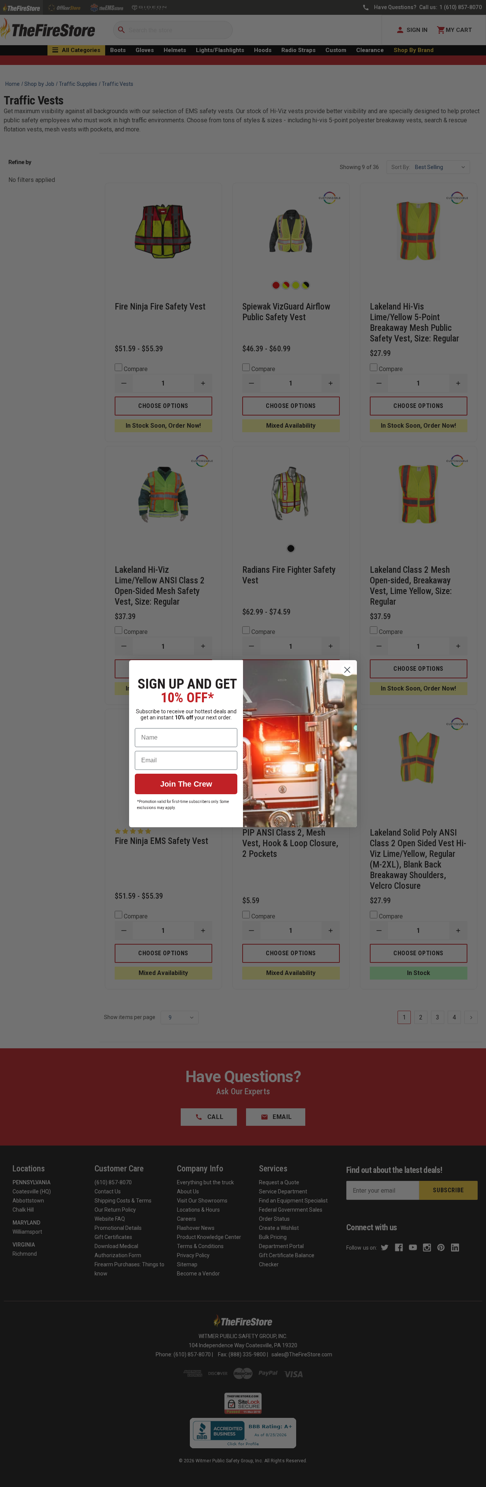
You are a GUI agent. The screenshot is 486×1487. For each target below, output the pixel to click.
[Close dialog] (347, 669)
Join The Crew (186, 784)
